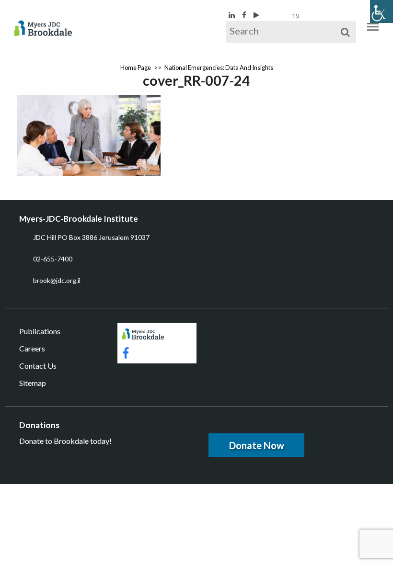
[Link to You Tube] (256, 15)
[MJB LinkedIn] (232, 15)
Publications (39, 331)
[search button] (345, 32)
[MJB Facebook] (245, 15)
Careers (32, 348)
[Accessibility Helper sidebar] (381, 11)
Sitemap (32, 382)
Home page (135, 67)
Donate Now (256, 445)
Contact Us (38, 365)
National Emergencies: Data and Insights (218, 67)
